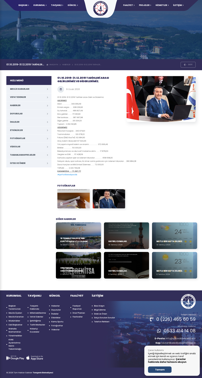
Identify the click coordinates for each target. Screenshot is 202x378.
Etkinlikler (16, 130)
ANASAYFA (53, 64)
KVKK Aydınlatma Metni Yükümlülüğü (15, 344)
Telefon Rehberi (101, 321)
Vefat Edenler (18, 97)
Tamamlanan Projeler (22, 155)
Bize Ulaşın (99, 305)
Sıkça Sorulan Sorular (104, 317)
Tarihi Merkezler (37, 324)
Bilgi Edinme (100, 309)
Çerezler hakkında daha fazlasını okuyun (167, 361)
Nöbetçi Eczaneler (34, 330)
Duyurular (16, 113)
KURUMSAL (39, 5)
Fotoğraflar (17, 138)
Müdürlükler (14, 320)
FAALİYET (128, 5)
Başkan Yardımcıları (15, 307)
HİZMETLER (161, 5)
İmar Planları (79, 313)
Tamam (160, 369)
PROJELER (144, 5)
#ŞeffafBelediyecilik (67, 174)
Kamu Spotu (57, 321)
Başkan (22, 5)
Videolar (15, 146)
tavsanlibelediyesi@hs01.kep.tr (176, 343)
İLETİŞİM (177, 5)
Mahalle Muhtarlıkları (15, 330)
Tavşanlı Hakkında (34, 307)
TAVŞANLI (56, 5)
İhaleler (14, 122)
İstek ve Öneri (17, 163)
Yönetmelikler (15, 335)
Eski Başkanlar (15, 324)
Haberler (66, 64)
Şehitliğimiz (35, 320)
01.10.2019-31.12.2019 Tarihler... (88, 64)
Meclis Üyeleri (15, 313)
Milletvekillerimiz (38, 313)
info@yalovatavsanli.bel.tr (175, 338)
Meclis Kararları (19, 89)
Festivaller (78, 316)
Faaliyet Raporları (77, 307)
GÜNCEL (72, 5)
